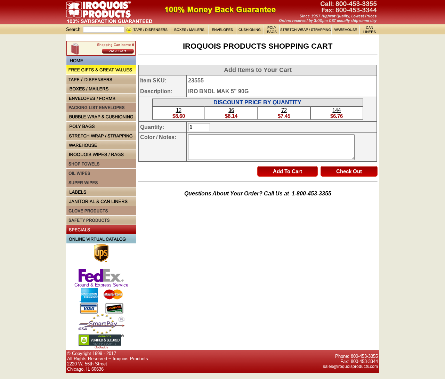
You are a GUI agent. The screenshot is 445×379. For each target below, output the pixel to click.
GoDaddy (101, 347)
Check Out (349, 171)
